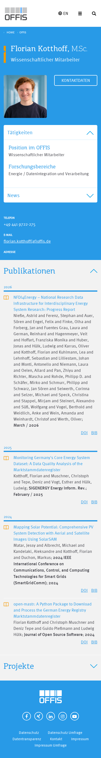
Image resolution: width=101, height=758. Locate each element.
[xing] (38, 716)
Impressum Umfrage (51, 745)
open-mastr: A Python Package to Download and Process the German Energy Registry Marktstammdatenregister (52, 610)
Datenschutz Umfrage (65, 732)
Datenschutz (29, 732)
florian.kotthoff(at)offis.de (27, 241)
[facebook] (26, 716)
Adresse (9, 252)
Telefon (9, 218)
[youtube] (74, 716)
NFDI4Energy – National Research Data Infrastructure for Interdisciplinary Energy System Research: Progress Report (50, 303)
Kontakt (56, 739)
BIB (94, 432)
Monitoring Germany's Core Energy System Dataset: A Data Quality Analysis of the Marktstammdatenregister (51, 463)
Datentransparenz (27, 739)
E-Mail (8, 235)
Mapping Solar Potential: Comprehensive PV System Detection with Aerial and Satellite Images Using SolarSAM (53, 533)
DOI (84, 432)
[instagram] (62, 716)
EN (65, 13)
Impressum (80, 739)
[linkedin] (50, 716)
